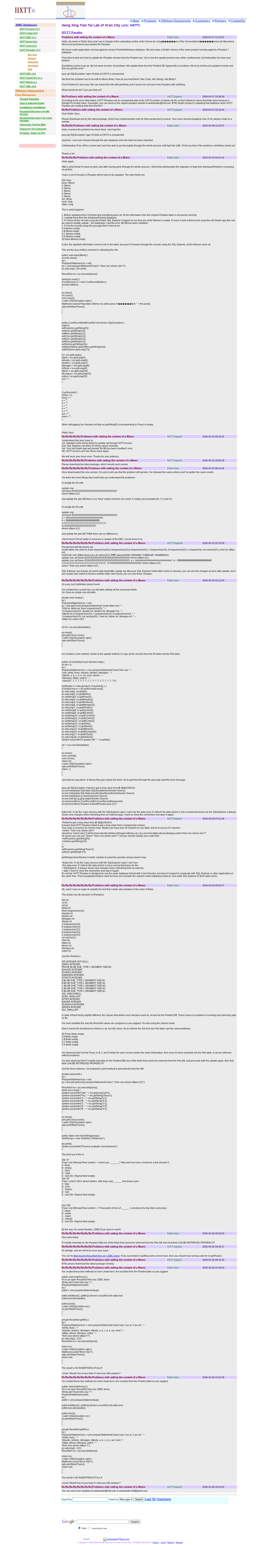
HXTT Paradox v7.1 (30, 50)
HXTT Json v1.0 (28, 46)
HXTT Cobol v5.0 (29, 33)
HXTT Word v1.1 (28, 82)
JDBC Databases (26, 24)
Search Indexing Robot (32, 103)
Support (32, 58)
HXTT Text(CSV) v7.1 (31, 78)
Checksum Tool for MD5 (33, 124)
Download (33, 62)
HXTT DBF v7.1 (28, 37)
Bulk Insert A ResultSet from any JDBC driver (97, 1256)
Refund (170, 1542)
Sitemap (179, 1542)
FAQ (30, 69)
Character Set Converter (33, 129)
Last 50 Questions (158, 1499)
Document (33, 65)
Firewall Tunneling (29, 99)
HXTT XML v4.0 (28, 86)
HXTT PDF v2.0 (28, 74)
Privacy (156, 1542)
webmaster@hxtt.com (118, 1539)
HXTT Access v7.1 (30, 29)
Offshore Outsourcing (29, 90)
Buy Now (32, 55)
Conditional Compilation (32, 107)
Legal (163, 1542)
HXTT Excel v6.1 (28, 41)
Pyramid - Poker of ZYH (32, 133)
